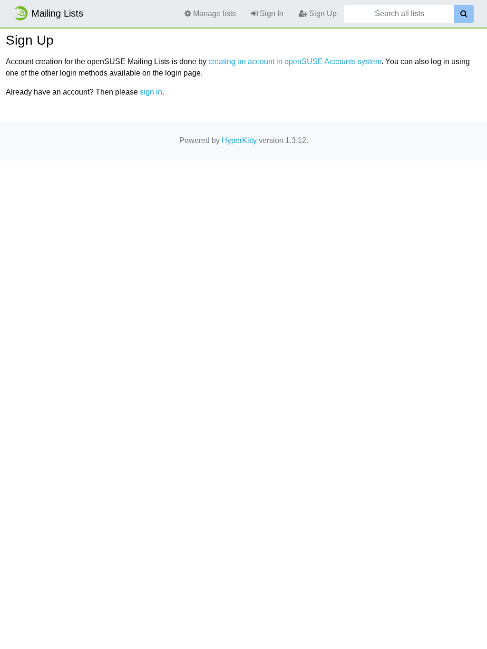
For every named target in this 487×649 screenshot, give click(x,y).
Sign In (270, 14)
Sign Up (322, 14)
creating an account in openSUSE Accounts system (294, 61)
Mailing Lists (57, 13)
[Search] (464, 14)
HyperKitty (239, 140)
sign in (151, 92)
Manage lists (213, 14)
